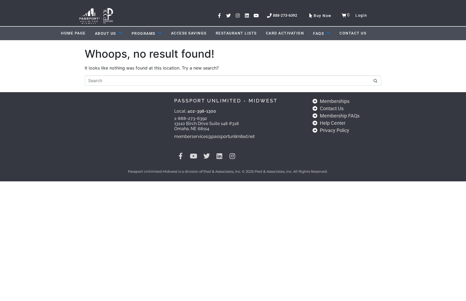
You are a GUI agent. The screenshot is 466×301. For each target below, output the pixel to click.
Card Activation (285, 33)
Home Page (73, 33)
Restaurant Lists (236, 33)
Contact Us (353, 33)
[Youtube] (256, 15)
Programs (143, 33)
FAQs (318, 33)
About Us (105, 33)
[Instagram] (237, 15)
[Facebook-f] (219, 15)
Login (361, 15)
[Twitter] (228, 15)
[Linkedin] (247, 15)
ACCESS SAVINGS (189, 33)
